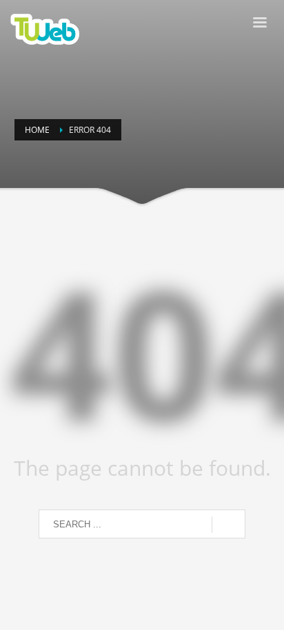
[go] (228, 524)
